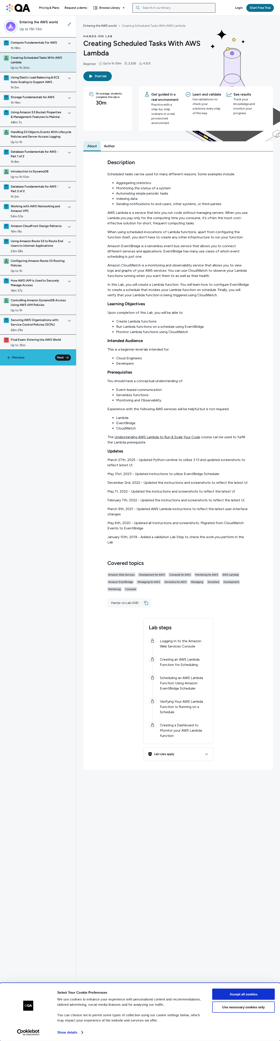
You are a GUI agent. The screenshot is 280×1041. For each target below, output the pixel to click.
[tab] (92, 146)
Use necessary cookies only (243, 1007)
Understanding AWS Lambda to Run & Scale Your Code (157, 437)
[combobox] (173, 8)
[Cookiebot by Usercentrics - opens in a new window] (28, 1032)
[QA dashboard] (18, 8)
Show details (67, 1032)
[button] (49, 8)
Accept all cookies (243, 994)
